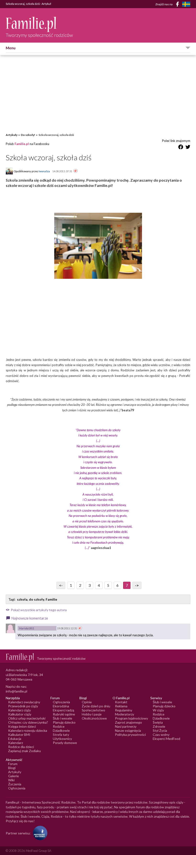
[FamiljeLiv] (186, 4)
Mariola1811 (26, 628)
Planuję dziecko (64, 722)
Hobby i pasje (92, 714)
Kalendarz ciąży (19, 710)
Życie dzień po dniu (96, 706)
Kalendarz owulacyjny (24, 702)
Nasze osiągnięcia (128, 730)
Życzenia (14, 784)
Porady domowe (65, 743)
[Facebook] (178, 5)
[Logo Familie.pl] (39, 24)
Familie (51, 599)
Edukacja (14, 739)
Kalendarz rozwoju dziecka (27, 730)
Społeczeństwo (93, 710)
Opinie (87, 702)
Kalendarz (15, 743)
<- (61, 585)
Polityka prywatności (130, 734)
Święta (158, 722)
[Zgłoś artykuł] (75, 171)
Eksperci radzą (63, 710)
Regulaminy (123, 710)
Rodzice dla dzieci (21, 747)
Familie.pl (22, 144)
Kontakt (121, 702)
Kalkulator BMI (19, 734)
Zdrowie (159, 726)
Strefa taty (61, 734)
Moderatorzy (124, 714)
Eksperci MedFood (166, 739)
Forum (12, 764)
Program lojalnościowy (131, 718)
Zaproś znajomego (128, 722)
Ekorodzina (61, 706)
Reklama (121, 706)
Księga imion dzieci (22, 726)
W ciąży (158, 710)
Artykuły (11, 135)
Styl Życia (160, 730)
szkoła (22, 599)
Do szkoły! (28, 135)
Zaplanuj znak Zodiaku (24, 751)
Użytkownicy (62, 739)
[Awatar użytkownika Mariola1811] (10, 628)
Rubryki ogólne (64, 714)
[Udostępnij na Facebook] (180, 147)
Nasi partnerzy (125, 726)
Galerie (13, 776)
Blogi (12, 768)
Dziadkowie (61, 730)
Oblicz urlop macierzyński (26, 718)
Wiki (11, 780)
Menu (11, 48)
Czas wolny (161, 734)
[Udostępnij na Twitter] (187, 147)
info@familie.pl (16, 691)
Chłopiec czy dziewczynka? (28, 722)
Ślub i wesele (62, 718)
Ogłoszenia (61, 702)
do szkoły (36, 599)
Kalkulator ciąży (19, 714)
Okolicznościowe (94, 718)
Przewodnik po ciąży (23, 706)
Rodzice (59, 726)
